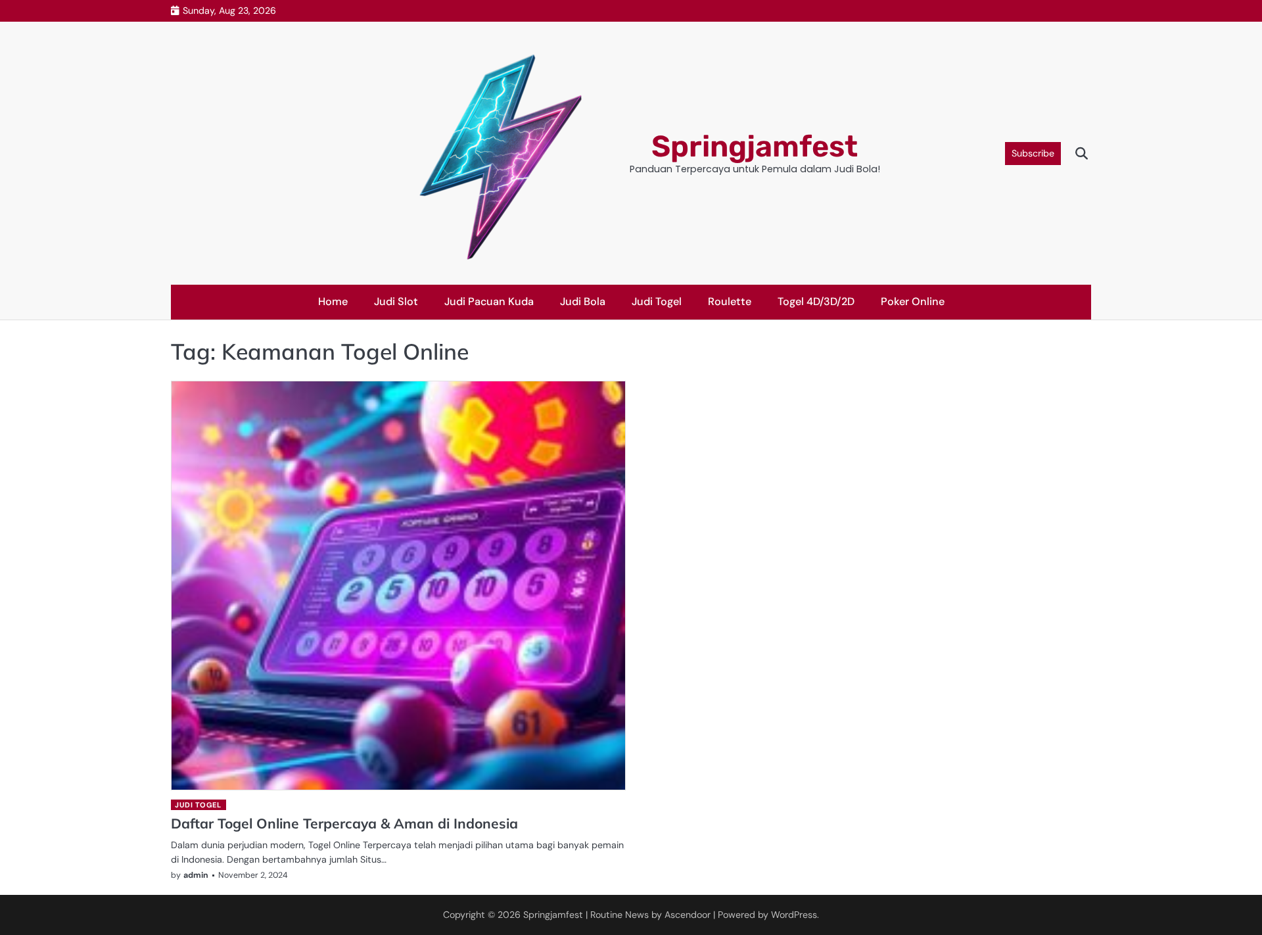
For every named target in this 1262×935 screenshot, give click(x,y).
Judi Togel (657, 301)
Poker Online (913, 301)
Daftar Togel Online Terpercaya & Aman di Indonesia (344, 823)
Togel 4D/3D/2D (816, 301)
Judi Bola (582, 301)
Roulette (729, 301)
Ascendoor (688, 915)
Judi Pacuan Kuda (489, 301)
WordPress (794, 915)
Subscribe (1033, 153)
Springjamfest (754, 146)
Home (333, 301)
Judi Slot (396, 301)
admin (195, 875)
